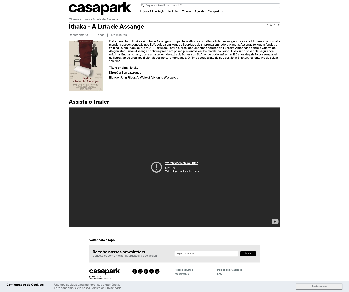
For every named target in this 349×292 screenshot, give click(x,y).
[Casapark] (100, 14)
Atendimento (181, 274)
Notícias (173, 11)
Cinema (186, 11)
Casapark (214, 11)
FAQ (219, 274)
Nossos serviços (183, 270)
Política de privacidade (229, 270)
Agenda (199, 11)
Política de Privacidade (106, 288)
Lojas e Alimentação (152, 11)
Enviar (248, 254)
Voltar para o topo (102, 240)
